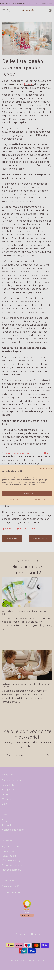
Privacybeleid (45, 468)
